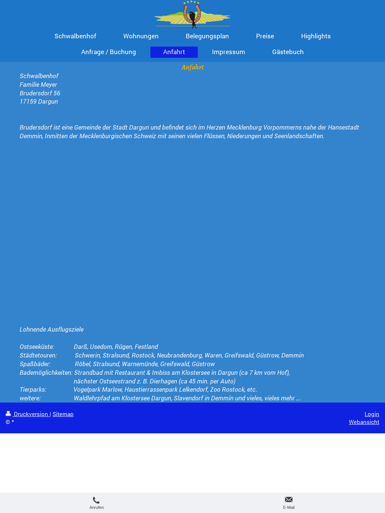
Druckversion (31, 414)
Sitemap (63, 414)
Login (372, 414)
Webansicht (364, 421)
